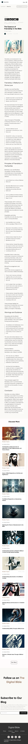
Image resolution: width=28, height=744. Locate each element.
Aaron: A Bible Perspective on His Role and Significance (12, 474)
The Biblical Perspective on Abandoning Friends (12, 500)
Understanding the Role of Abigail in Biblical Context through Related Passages (13, 551)
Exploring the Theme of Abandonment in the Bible (13, 525)
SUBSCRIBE (23, 712)
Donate (13, 732)
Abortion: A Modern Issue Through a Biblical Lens (12, 655)
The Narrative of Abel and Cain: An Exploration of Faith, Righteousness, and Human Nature (12, 448)
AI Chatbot (22, 731)
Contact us (10, 731)
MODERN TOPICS (12, 22)
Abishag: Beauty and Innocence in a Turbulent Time (13, 603)
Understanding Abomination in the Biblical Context (12, 577)
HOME (5, 22)
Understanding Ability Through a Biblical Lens (13, 628)
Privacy (4, 731)
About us (16, 731)
